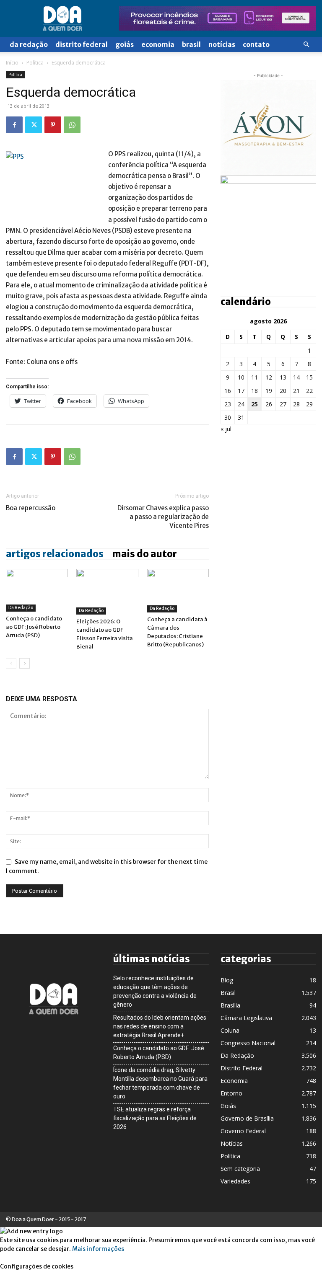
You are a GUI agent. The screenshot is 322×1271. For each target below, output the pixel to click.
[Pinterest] (52, 124)
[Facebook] (14, 124)
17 (241, 391)
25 (254, 404)
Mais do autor (144, 554)
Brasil (191, 44)
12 (268, 377)
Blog (227, 980)
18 (254, 391)
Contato (256, 44)
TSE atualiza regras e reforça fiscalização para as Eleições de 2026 (155, 1118)
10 (241, 377)
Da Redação (29, 44)
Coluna (230, 1030)
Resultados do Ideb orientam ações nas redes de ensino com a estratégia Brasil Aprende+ (159, 1026)
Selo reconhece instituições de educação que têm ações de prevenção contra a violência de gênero (155, 991)
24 (241, 404)
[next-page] (24, 663)
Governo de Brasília (247, 1118)
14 (296, 377)
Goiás (124, 44)
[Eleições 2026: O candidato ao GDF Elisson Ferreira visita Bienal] (107, 592)
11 (254, 377)
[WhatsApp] (72, 124)
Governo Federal (243, 1131)
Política (35, 62)
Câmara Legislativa (246, 1018)
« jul (226, 429)
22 (309, 391)
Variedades (235, 1181)
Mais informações (98, 1249)
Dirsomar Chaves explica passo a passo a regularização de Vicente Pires (163, 517)
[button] (306, 45)
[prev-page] (11, 663)
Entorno (231, 1093)
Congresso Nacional (248, 1043)
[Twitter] (33, 124)
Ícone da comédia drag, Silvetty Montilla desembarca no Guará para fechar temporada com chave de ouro (160, 1083)
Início (12, 62)
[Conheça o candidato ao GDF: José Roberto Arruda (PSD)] (37, 590)
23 (227, 404)
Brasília (230, 1005)
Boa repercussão (30, 508)
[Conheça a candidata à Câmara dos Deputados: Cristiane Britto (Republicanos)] (178, 590)
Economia (157, 44)
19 (268, 391)
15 (309, 377)
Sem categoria (240, 1169)
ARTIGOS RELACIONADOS (55, 554)
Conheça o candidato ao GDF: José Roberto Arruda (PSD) (34, 627)
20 (283, 391)
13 (283, 377)
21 (296, 391)
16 (227, 391)
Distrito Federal (81, 44)
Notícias (221, 44)
